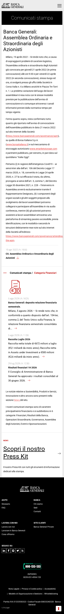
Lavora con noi (8, 527)
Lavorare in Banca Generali (13, 530)
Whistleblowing (51, 594)
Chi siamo (38, 504)
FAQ (3, 508)
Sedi (35, 508)
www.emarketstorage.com (43, 148)
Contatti (37, 511)
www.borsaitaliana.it (17, 144)
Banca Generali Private (44, 527)
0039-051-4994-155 (32, 577)
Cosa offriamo (8, 534)
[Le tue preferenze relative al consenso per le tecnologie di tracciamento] (58, 608)
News (17, 400)
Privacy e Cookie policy (32, 589)
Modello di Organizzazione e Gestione (25, 594)
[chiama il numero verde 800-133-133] (32, 566)
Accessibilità (50, 589)
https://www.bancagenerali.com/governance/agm (32, 136)
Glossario (6, 504)
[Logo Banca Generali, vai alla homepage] (12, 5)
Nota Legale (14, 589)
